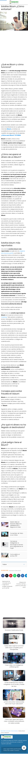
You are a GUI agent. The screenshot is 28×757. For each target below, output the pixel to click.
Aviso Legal (6, 749)
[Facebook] (3, 575)
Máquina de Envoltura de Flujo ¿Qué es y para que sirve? (20, 584)
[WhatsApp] (14, 575)
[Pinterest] (10, 575)
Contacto (16, 750)
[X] (7, 575)
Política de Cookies (8, 750)
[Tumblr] (18, 575)
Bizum (9, 129)
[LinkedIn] (22, 575)
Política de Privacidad (15, 749)
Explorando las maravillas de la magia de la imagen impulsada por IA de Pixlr (7, 585)
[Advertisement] (14, 46)
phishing (4, 317)
